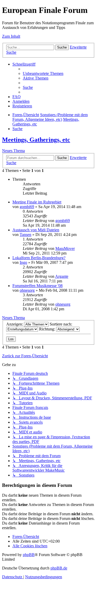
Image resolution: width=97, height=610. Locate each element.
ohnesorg (27, 290)
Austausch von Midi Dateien (35, 230)
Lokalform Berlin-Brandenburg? (38, 258)
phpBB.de (58, 568)
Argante (61, 276)
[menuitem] (43, 73)
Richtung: (47, 329)
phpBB (29, 554)
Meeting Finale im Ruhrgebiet (36, 202)
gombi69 (27, 206)
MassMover (65, 248)
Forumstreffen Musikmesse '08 (37, 285)
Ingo (23, 262)
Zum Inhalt (11, 36)
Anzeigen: (15, 324)
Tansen (25, 234)
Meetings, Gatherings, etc (36, 139)
